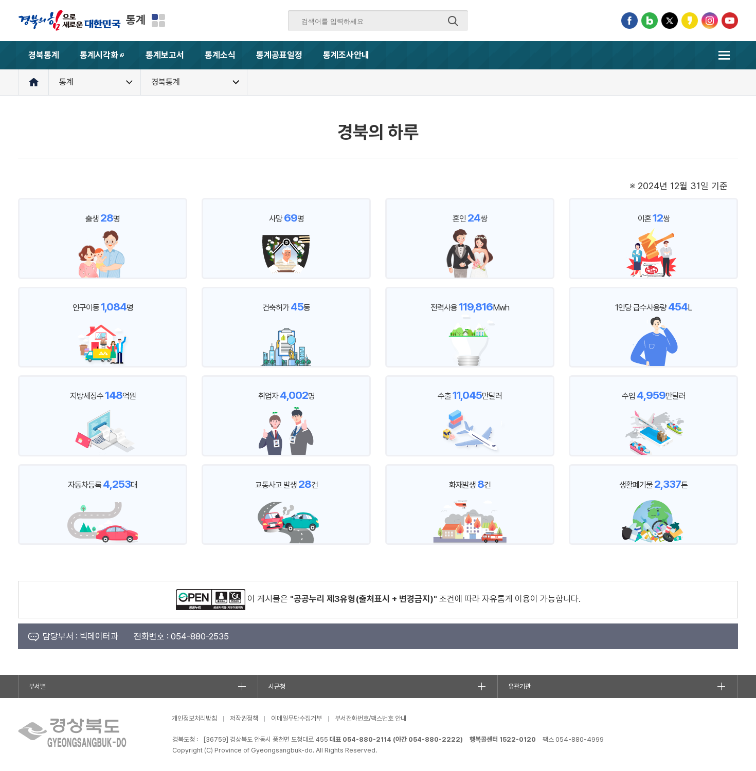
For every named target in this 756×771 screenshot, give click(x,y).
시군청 (276, 686)
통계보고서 (165, 55)
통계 (136, 19)
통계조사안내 (346, 55)
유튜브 (730, 20)
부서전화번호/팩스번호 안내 (370, 718)
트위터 (669, 20)
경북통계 (43, 55)
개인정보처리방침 (194, 718)
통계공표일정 (279, 55)
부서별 (37, 686)
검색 (453, 21)
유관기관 (519, 686)
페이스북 (629, 20)
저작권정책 (244, 718)
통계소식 (220, 55)
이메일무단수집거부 (296, 718)
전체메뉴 (724, 55)
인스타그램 (709, 20)
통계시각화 (107, 59)
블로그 (649, 20)
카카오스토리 (689, 20)
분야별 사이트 (158, 20)
